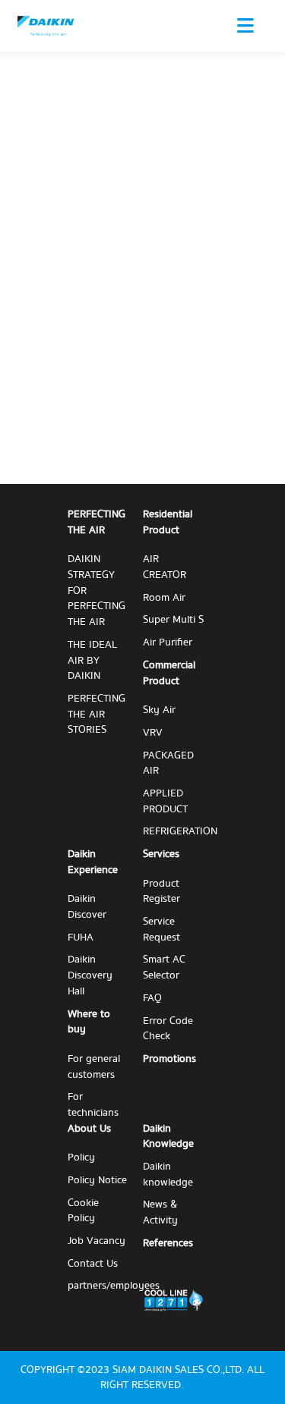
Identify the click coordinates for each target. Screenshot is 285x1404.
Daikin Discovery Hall (90, 975)
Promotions (169, 1059)
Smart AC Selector (164, 967)
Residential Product (167, 522)
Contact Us (93, 1264)
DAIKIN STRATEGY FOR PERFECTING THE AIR (96, 590)
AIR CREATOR (164, 567)
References (168, 1244)
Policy (81, 1158)
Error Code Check (168, 1028)
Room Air (164, 598)
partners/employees (114, 1286)
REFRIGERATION (180, 832)
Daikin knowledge (168, 1174)
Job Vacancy (96, 1241)
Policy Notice (97, 1181)
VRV (153, 733)
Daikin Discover (87, 906)
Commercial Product (169, 673)
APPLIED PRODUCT (165, 801)
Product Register (161, 891)
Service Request (161, 929)
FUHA (80, 938)
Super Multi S (173, 620)
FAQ (152, 999)
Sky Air (159, 710)
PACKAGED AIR (168, 763)
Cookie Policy (83, 1211)
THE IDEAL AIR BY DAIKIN (92, 660)
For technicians (93, 1104)
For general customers (94, 1066)
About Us (89, 1128)
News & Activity (160, 1212)
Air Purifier (167, 643)
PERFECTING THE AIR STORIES (96, 714)
